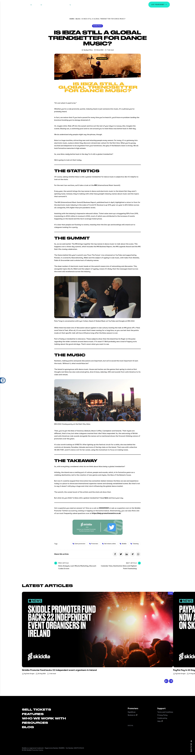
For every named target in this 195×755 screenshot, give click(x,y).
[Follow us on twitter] (133, 730)
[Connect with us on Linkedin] (137, 730)
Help (159, 721)
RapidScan (131, 712)
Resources (65, 5)
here (106, 498)
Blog (78, 19)
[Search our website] (190, 4)
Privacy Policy (162, 715)
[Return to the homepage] (9, 4)
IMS (95, 185)
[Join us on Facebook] (129, 730)
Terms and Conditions (165, 712)
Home (72, 19)
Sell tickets (25, 5)
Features (36, 5)
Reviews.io (131, 715)
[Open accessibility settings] (3, 380)
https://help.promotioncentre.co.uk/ (106, 513)
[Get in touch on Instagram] (141, 730)
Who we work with (50, 5)
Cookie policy (162, 718)
